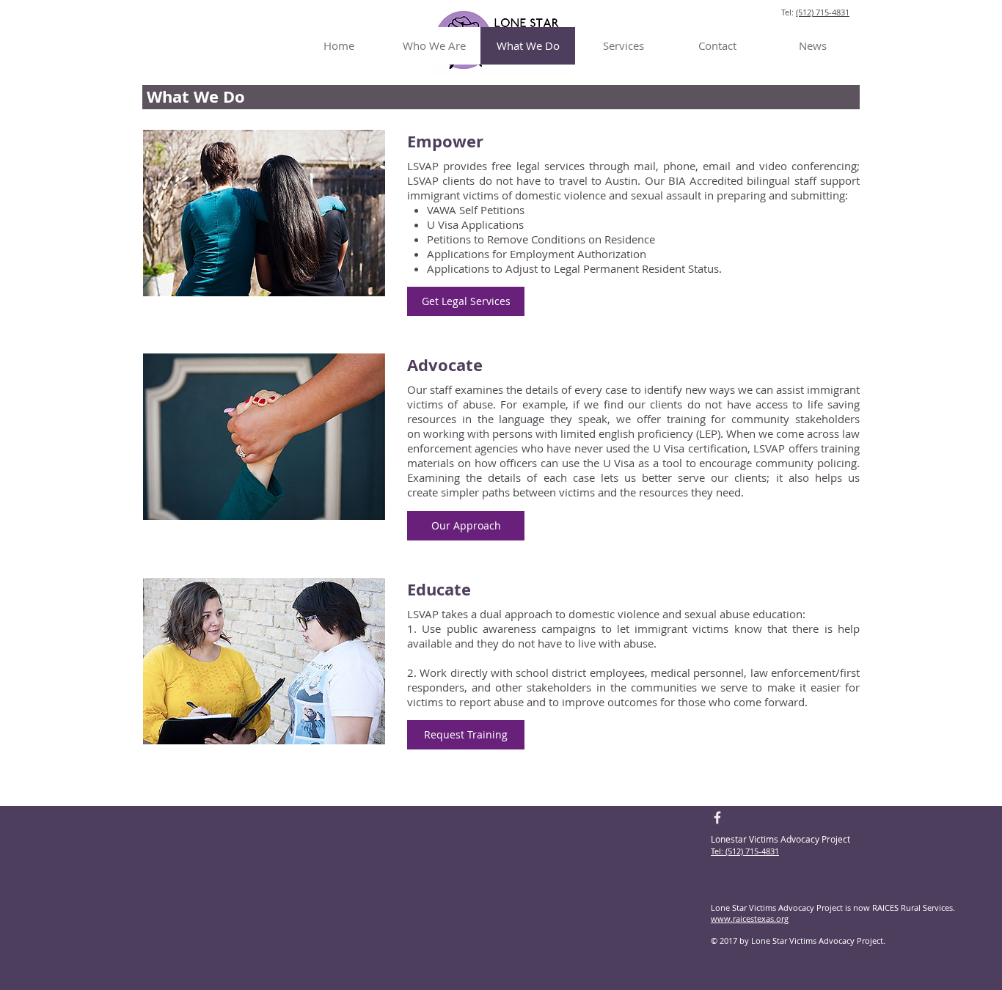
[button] (465, 301)
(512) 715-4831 (822, 12)
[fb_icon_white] (718, 817)
